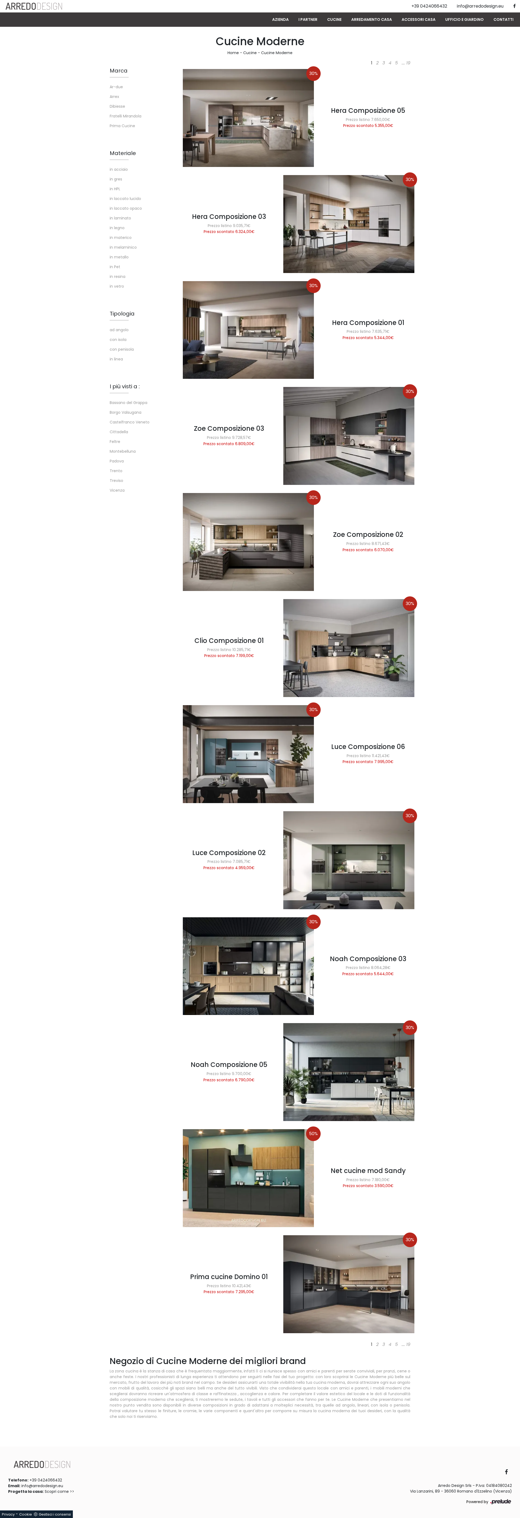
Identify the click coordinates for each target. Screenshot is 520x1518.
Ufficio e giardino (464, 19)
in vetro (117, 286)
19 (408, 63)
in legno (117, 228)
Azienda (280, 19)
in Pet (115, 267)
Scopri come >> (59, 1491)
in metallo (119, 257)
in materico (121, 237)
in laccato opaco (126, 208)
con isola (118, 339)
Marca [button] (119, 70)
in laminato (120, 218)
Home (233, 52)
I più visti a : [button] (125, 386)
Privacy (8, 1514)
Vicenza (117, 490)
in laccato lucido (125, 198)
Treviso (116, 480)
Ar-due (116, 87)
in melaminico (123, 247)
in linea (116, 359)
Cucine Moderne (276, 52)
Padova (117, 461)
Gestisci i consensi (55, 1514)
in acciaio (119, 169)
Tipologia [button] (122, 313)
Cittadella (119, 432)
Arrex (114, 96)
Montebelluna (123, 451)
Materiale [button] (123, 153)
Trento (116, 471)
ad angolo (119, 330)
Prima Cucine (122, 126)
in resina (117, 276)
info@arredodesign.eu (42, 1486)
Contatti (503, 19)
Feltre (115, 441)
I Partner (307, 19)
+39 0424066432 (46, 1480)
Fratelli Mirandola (125, 116)
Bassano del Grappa (128, 402)
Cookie (25, 1514)
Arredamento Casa (371, 19)
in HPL (115, 189)
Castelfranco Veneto (130, 422)
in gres (116, 179)
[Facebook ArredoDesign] (508, 1472)
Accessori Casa (418, 19)
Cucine (334, 19)
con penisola (122, 349)
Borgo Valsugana (125, 412)
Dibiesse (117, 106)
